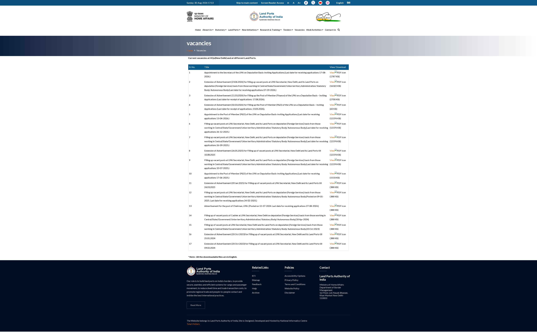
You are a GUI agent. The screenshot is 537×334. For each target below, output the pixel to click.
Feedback (257, 284)
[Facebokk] (306, 2)
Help (254, 288)
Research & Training (270, 30)
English (340, 2)
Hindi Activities (314, 30)
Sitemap (256, 280)
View (332, 72)
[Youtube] (320, 2)
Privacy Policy (291, 280)
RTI (254, 275)
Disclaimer (290, 292)
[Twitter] (313, 3)
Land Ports (233, 30)
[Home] (203, 275)
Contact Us (330, 30)
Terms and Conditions (295, 284)
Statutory (220, 30)
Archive (255, 292)
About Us (207, 30)
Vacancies (300, 30)
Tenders (287, 30)
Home (198, 30)
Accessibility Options (295, 275)
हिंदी (348, 2)
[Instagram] (328, 2)
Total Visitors (193, 324)
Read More (195, 305)
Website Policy (292, 288)
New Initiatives (249, 30)
